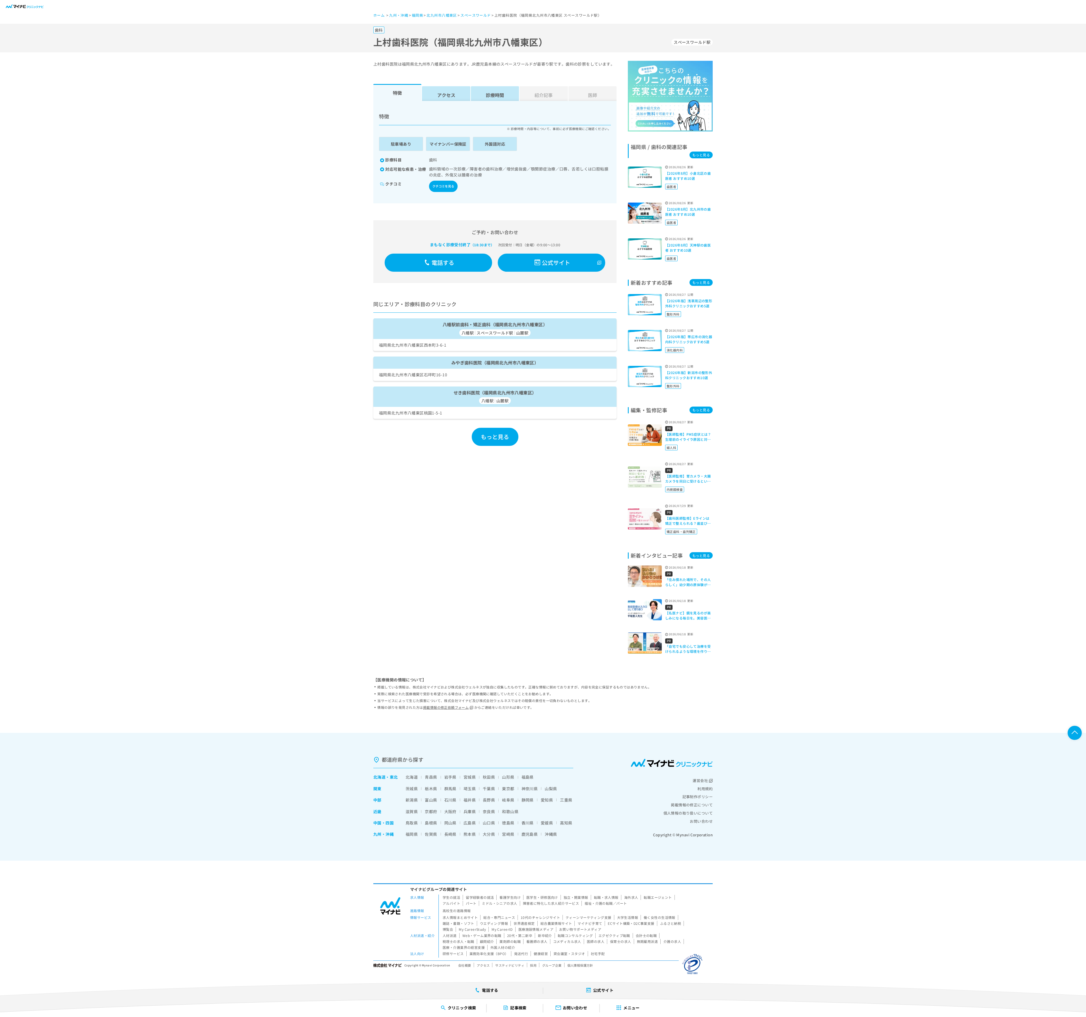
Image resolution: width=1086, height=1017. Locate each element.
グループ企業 (552, 965)
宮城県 (470, 777)
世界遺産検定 (524, 923)
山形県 (508, 777)
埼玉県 (470, 788)
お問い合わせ (701, 821)
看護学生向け (510, 897)
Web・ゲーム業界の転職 (481, 935)
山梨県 (551, 788)
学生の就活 (451, 897)
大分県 (489, 834)
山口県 (489, 823)
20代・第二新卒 (519, 935)
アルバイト (451, 903)
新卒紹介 (545, 935)
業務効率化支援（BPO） (488, 953)
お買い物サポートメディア (580, 929)
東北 (394, 777)
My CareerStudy (472, 929)
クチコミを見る (443, 186)
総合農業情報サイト (556, 923)
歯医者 (671, 186)
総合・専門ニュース (499, 917)
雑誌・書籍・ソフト (458, 923)
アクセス (446, 95)
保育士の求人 (620, 941)
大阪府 (450, 811)
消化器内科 (675, 350)
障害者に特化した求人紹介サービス (551, 903)
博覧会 (448, 929)
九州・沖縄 (383, 834)
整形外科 (673, 314)
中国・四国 (383, 823)
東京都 (508, 788)
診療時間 (495, 95)
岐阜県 (508, 800)
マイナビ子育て (590, 923)
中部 (377, 800)
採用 (533, 965)
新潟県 (412, 800)
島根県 (431, 823)
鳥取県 (412, 823)
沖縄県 (551, 834)
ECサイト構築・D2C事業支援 (631, 923)
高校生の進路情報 (457, 910)
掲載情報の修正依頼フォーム (446, 707)
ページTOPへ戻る (1075, 733)
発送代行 (521, 953)
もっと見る (495, 437)
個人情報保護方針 (580, 965)
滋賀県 (412, 811)
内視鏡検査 (675, 489)
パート (471, 903)
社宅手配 (598, 953)
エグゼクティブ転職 (614, 935)
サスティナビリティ (509, 965)
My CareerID (502, 929)
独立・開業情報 (576, 897)
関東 (377, 788)
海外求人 (631, 897)
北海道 (379, 777)
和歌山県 (510, 811)
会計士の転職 (646, 935)
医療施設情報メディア (535, 929)
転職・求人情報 (606, 897)
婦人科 (671, 447)
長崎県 (450, 834)
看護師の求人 (537, 941)
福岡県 (412, 834)
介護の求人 (672, 941)
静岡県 (528, 800)
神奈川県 (530, 788)
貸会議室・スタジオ (569, 953)
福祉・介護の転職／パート (606, 903)
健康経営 (541, 953)
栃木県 (431, 788)
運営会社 (700, 780)
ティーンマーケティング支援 (588, 917)
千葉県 (489, 788)
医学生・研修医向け (542, 897)
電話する (443, 262)
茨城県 (412, 788)
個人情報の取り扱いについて (688, 813)
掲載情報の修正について (692, 804)
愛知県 (547, 800)
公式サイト (556, 262)
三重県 (566, 800)
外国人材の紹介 (502, 947)
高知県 (566, 823)
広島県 (470, 823)
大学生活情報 (627, 917)
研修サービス (453, 953)
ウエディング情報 (494, 923)
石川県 (450, 800)
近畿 (377, 811)
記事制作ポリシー (697, 796)
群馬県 (450, 788)
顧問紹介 (487, 941)
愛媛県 (547, 823)
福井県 (470, 800)
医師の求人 (595, 941)
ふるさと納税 (670, 923)
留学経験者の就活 (480, 897)
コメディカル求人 (567, 941)
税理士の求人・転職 (458, 941)
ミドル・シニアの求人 (499, 903)
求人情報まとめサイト (460, 917)
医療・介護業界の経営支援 (464, 947)
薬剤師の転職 (510, 941)
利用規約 (705, 788)
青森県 (431, 777)
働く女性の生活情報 (659, 917)
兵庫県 (470, 811)
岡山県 (450, 823)
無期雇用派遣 (647, 941)
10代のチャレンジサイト (540, 917)
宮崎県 (508, 834)
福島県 (528, 777)
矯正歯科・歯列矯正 (681, 531)
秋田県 (489, 777)
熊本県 (470, 834)
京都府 (431, 811)
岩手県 (450, 777)
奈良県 (489, 811)
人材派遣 (450, 935)
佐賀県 (431, 834)
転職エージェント (658, 897)
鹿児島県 (530, 834)
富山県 (431, 800)
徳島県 (508, 823)
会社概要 (464, 965)
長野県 (489, 800)
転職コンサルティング (575, 935)
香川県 (528, 823)
